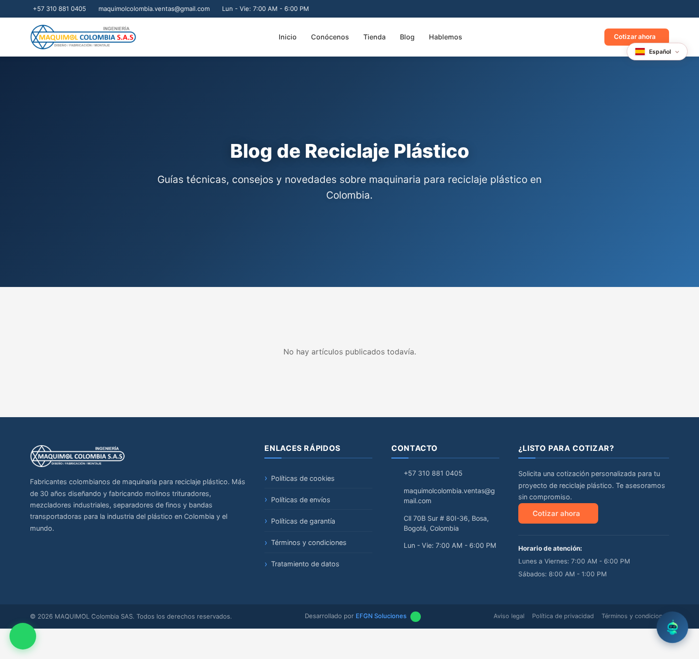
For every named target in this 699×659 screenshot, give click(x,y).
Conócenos (330, 37)
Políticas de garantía (303, 521)
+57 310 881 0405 (59, 8)
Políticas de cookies (303, 478)
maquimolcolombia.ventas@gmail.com (154, 8)
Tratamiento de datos (305, 564)
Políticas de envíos (300, 500)
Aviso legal (509, 616)
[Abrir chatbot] (672, 632)
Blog (407, 37)
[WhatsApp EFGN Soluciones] (415, 616)
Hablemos (445, 37)
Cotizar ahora (635, 36)
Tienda (374, 37)
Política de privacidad (563, 616)
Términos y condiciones (309, 542)
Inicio (288, 37)
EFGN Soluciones (381, 616)
